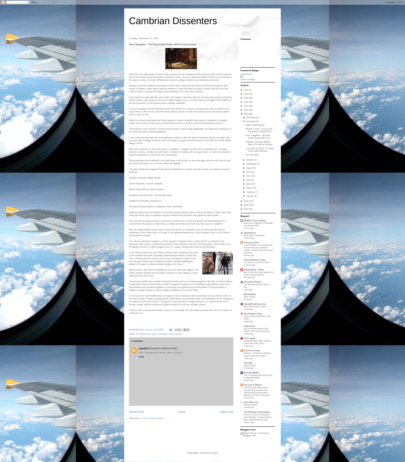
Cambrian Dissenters (173, 21)
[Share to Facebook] (185, 329)
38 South (248, 363)
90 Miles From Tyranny (255, 220)
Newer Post (136, 411)
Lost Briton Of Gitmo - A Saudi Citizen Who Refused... (259, 149)
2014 (246, 201)
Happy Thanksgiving (255, 125)
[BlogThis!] (179, 329)
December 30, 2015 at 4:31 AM (163, 348)
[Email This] (176, 329)
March (249, 188)
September (251, 164)
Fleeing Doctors (250, 405)
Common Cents (251, 242)
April (248, 184)
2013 (246, 205)
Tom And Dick (252, 155)
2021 (246, 90)
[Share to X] (182, 329)
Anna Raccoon (251, 402)
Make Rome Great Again (254, 235)
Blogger (214, 453)
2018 (246, 102)
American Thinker (252, 282)
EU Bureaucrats (143, 334)
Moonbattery (250, 294)
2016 (246, 110)
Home (182, 411)
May (248, 180)
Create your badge (247, 79)
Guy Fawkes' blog (252, 313)
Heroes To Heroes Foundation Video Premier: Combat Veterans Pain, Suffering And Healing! (258, 417)
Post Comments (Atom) (152, 418)
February (250, 192)
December (251, 117)
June (248, 176)
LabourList (249, 326)
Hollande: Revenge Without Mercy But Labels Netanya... (260, 143)
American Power (252, 350)
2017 (246, 106)
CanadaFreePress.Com (255, 304)
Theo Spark (249, 338)
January (250, 196)
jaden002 (143, 348)
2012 (246, 209)
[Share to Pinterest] (188, 329)
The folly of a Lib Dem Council (257, 262)
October (250, 160)
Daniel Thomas (246, 74)
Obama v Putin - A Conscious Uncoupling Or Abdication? (259, 130)
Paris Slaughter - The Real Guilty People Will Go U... (258, 136)
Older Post (226, 411)
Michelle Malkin (251, 372)
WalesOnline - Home (254, 269)
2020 (246, 94)
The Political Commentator (257, 412)
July (248, 172)
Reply (141, 357)
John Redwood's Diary (255, 260)
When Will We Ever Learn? (255, 307)
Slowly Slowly (250, 365)
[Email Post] (170, 329)
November (251, 121)
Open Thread (249, 297)
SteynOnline (250, 233)
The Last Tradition (253, 385)
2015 (246, 114)
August (249, 168)
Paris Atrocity (176, 334)
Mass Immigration (160, 334)
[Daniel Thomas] (241, 77)
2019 (246, 98)
